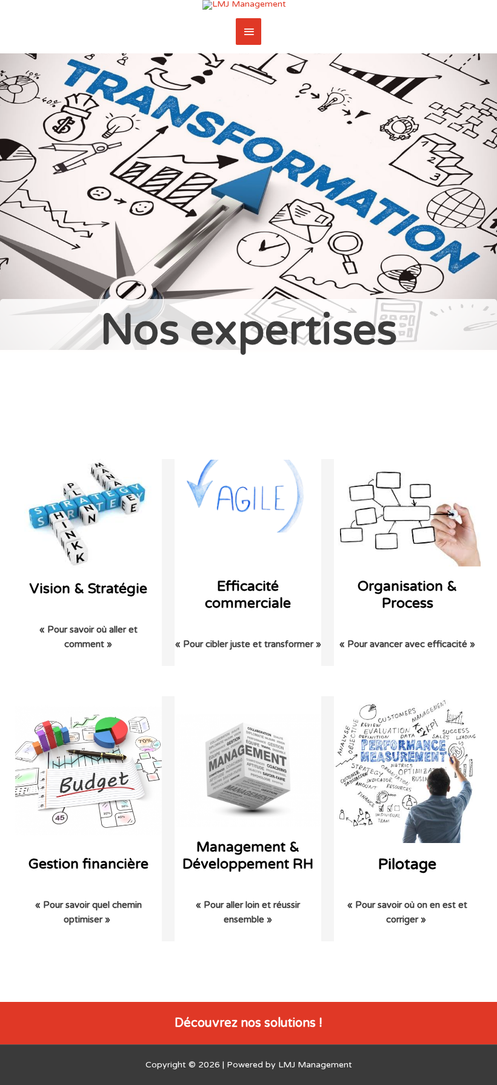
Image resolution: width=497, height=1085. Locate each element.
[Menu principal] (248, 31)
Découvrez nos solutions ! (248, 1023)
